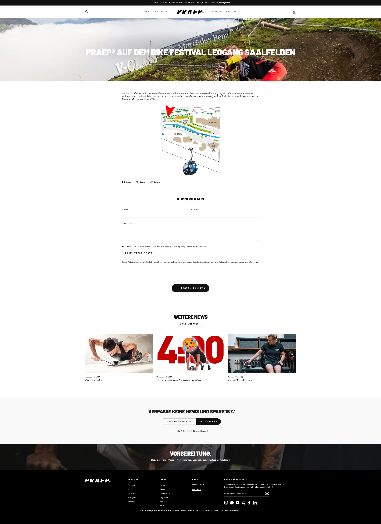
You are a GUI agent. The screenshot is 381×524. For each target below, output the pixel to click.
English (131, 489)
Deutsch (131, 485)
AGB (162, 506)
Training (216, 12)
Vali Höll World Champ (241, 380)
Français (132, 497)
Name (125, 209)
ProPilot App (198, 485)
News (148, 12)
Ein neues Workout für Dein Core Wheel (179, 380)
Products (161, 12)
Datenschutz (166, 493)
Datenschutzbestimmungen (231, 262)
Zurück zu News (193, 288)
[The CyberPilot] (119, 353)
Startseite (186, 40)
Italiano (131, 493)
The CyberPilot (93, 380)
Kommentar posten (140, 253)
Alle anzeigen (190, 324)
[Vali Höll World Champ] (262, 353)
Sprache (231, 12)
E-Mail (195, 209)
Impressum (165, 497)
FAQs (162, 489)
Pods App (196, 489)
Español (131, 502)
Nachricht (129, 223)
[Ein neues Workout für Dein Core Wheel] (190, 353)
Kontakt (163, 502)
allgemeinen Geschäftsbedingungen (197, 262)
